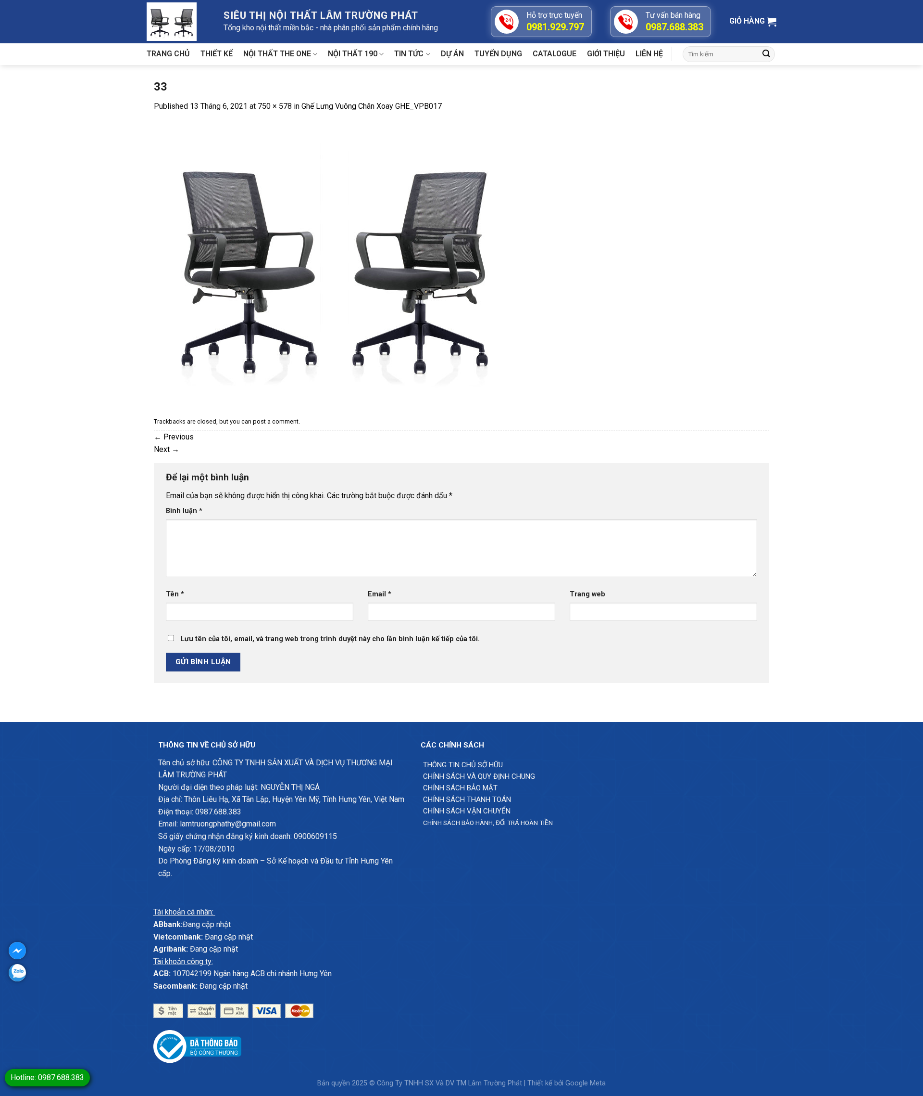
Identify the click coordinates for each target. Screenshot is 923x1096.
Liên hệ (649, 53)
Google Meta (585, 1083)
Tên (175, 594)
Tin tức (409, 53)
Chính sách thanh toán (467, 799)
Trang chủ (168, 53)
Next (166, 449)
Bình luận (184, 511)
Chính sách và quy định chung (479, 776)
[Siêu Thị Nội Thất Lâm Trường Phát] (178, 21)
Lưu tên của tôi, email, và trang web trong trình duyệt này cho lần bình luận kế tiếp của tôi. (330, 639)
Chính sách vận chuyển (467, 811)
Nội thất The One (277, 53)
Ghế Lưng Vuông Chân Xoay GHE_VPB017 (371, 106)
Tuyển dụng (498, 53)
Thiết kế (216, 53)
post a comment (276, 421)
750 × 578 (275, 106)
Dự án (452, 53)
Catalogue (554, 53)
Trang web (587, 594)
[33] (334, 262)
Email (379, 594)
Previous (174, 436)
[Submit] (766, 54)
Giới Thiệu (606, 53)
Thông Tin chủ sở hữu (463, 765)
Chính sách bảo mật (460, 788)
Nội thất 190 (352, 53)
